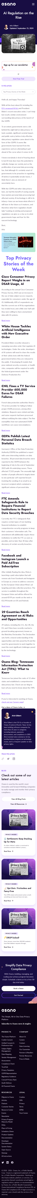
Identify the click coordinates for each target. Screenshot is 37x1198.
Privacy (21, 1103)
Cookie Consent (7, 1040)
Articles (4, 1100)
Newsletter (5, 1116)
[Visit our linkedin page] (7, 1162)
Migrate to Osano (8, 1097)
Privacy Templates (8, 1070)
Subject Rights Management (7, 1050)
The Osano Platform (9, 1037)
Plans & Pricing (7, 1128)
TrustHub (5, 1067)
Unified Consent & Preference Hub (8, 1044)
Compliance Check (8, 1064)
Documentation (7, 1138)
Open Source (6, 1150)
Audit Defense (7, 1083)
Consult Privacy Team (9, 1080)
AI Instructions (7, 1156)
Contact (22, 1043)
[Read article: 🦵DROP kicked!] (18, 930)
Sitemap (4, 1153)
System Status (6, 1146)
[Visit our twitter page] (3, 1162)
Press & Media (24, 1059)
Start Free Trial (18, 79)
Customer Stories (8, 1107)
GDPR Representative (9, 1073)
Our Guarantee (24, 1049)
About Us (22, 1037)
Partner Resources (25, 1056)
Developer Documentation (7, 1142)
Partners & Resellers (26, 1052)
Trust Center (23, 1113)
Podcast (4, 1103)
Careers (22, 1040)
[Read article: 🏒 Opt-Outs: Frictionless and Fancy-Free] (18, 882)
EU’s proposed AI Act (10, 108)
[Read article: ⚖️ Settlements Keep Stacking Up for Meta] (18, 832)
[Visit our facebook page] (12, 1162)
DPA (20, 1100)
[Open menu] (33, 4)
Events (4, 1113)
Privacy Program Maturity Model (7, 1120)
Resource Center (7, 1110)
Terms (21, 1107)
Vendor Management (9, 1057)
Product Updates (7, 1134)
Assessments (6, 1060)
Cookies (22, 1097)
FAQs (3, 1125)
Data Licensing (24, 1046)
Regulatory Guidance (9, 1076)
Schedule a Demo (8, 1131)
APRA (21, 1110)
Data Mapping (6, 1054)
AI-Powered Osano (8, 1086)
